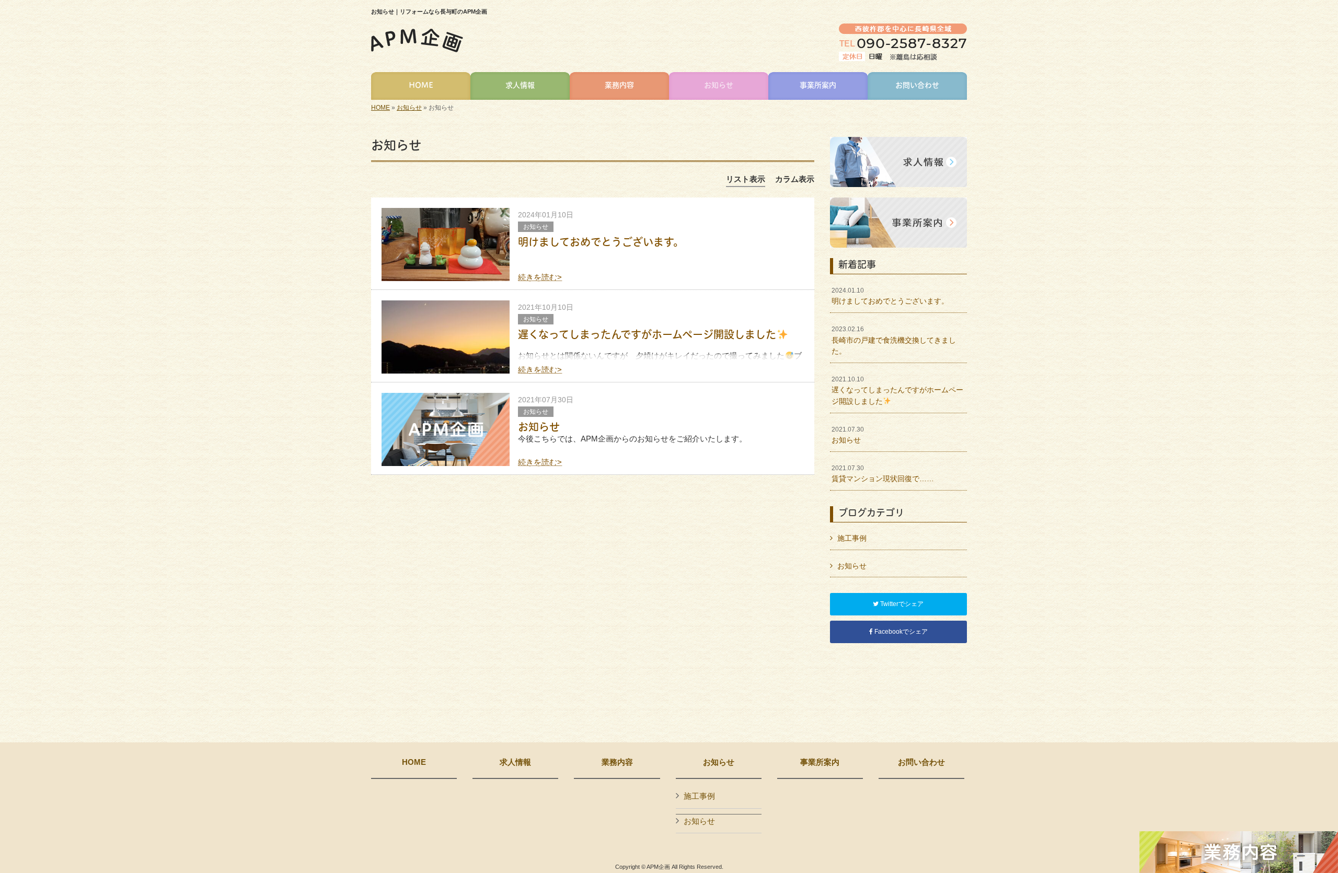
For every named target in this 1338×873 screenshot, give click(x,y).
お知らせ (409, 107)
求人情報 (515, 762)
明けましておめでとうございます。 (601, 242)
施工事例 (852, 538)
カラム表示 (794, 178)
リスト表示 (745, 178)
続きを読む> (540, 277)
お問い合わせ (921, 762)
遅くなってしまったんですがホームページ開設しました (647, 334)
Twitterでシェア (901, 604)
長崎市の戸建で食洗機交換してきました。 (894, 340)
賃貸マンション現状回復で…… (883, 473)
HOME (380, 107)
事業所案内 (819, 762)
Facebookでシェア (900, 631)
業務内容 (617, 762)
